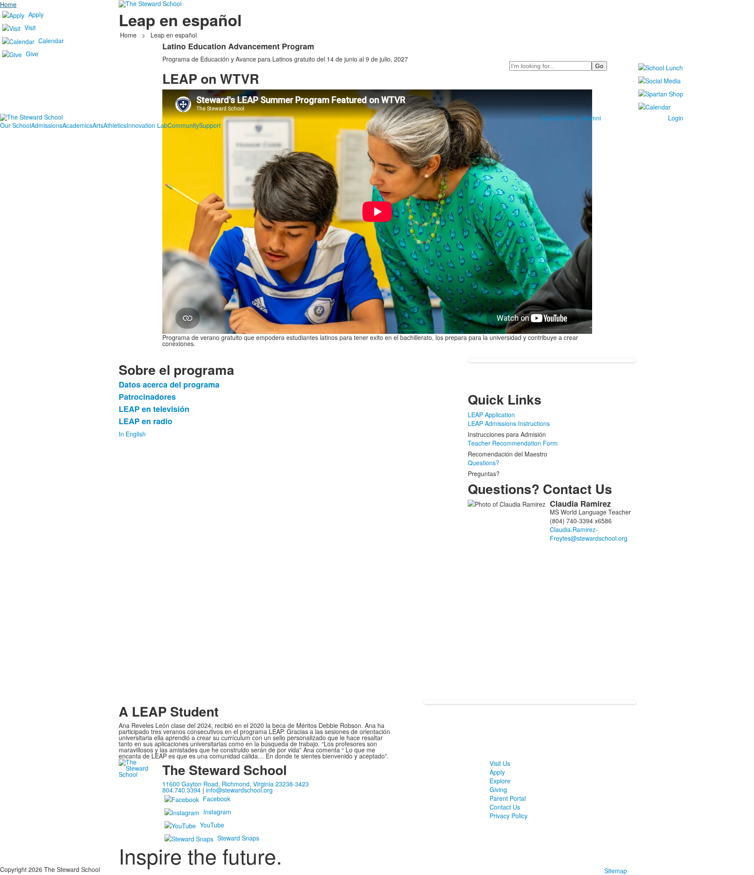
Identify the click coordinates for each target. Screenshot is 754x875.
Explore (500, 780)
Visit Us (500, 763)
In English (132, 433)
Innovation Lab (147, 125)
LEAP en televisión (154, 409)
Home (8, 4)
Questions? (483, 462)
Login (675, 117)
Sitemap (615, 870)
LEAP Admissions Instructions (509, 423)
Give (32, 53)
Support (210, 125)
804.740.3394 (181, 790)
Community (183, 125)
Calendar (51, 40)
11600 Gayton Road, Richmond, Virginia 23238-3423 (235, 783)
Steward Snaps (238, 838)
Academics (77, 125)
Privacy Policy (509, 815)
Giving (498, 789)
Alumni (591, 117)
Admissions (46, 125)
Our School (15, 125)
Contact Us (505, 807)
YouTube (212, 824)
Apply (36, 14)
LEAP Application (491, 414)
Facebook (216, 798)
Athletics (115, 125)
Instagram (217, 811)
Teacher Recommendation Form (513, 443)
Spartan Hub (558, 117)
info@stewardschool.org (239, 790)
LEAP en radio (145, 421)
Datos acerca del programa (169, 384)
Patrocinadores (147, 396)
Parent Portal (508, 798)
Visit (30, 27)
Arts (98, 125)
